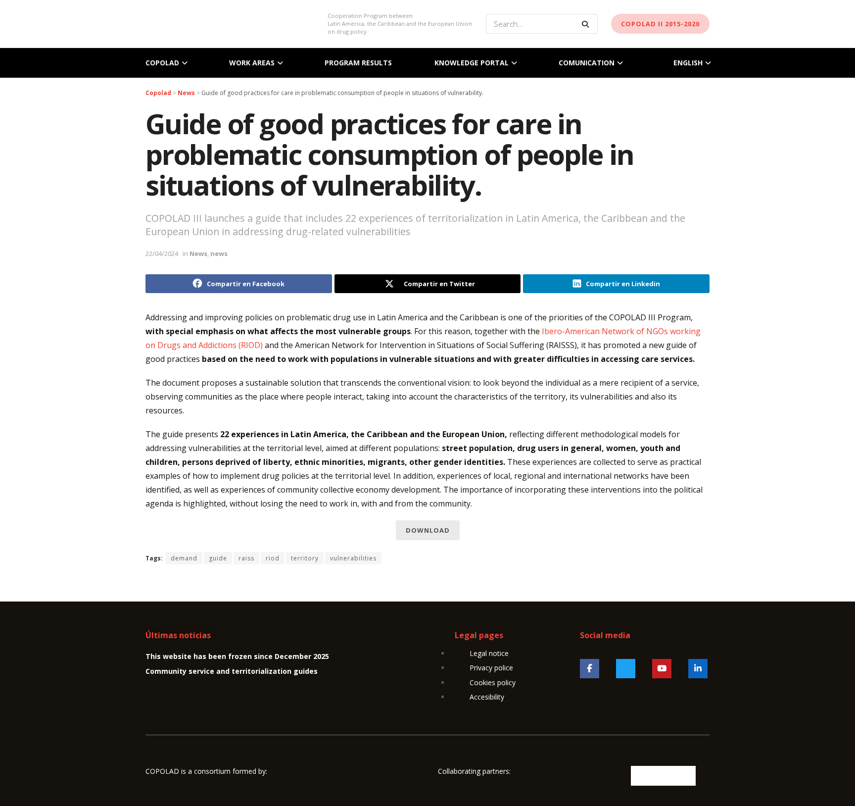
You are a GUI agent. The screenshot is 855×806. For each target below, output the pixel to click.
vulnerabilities (353, 558)
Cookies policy (493, 682)
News (198, 253)
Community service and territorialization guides (231, 671)
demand (184, 558)
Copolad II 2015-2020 (660, 23)
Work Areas (252, 62)
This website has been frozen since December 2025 (237, 656)
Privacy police (491, 667)
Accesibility (487, 697)
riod (273, 558)
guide (218, 558)
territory (305, 558)
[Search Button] (587, 24)
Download (428, 530)
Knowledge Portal (471, 62)
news (219, 253)
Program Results (358, 62)
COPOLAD (162, 62)
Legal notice (489, 653)
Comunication (587, 62)
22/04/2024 (161, 253)
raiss (246, 558)
